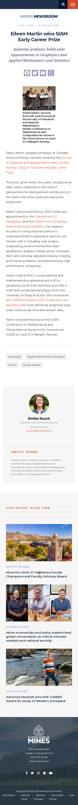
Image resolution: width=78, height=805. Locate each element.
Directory (40, 795)
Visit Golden (57, 795)
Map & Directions (39, 761)
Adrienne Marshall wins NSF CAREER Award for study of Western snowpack (36, 699)
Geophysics (14, 356)
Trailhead (38, 799)
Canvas (53, 799)
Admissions (9, 795)
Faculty (12, 364)
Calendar (25, 795)
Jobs (72, 795)
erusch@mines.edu (39, 430)
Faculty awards (31, 364)
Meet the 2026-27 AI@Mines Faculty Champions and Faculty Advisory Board (36, 574)
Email (24, 799)
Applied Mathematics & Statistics (46, 356)
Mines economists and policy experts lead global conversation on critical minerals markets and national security (38, 636)
